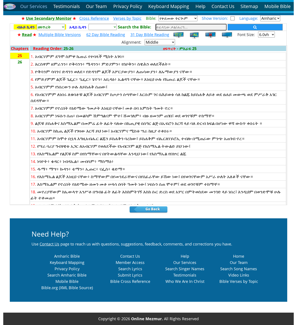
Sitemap (249, 6)
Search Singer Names (184, 268)
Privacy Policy (127, 6)
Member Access (130, 262)
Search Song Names (238, 268)
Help (200, 6)
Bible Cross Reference (130, 281)
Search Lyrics (130, 268)
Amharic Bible (67, 256)
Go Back (156, 209)
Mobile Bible (277, 6)
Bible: (152, 18)
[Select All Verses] (195, 34)
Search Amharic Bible (67, 275)
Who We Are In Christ (184, 281)
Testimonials (66, 6)
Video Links (238, 275)
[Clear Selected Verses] (210, 34)
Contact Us (223, 6)
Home (238, 256)
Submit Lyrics (130, 275)
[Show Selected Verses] (179, 34)
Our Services (33, 6)
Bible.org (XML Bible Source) (67, 287)
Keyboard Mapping (168, 6)
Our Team (96, 6)
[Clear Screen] (227, 34)
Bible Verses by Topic (238, 281)
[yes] (255, 27)
